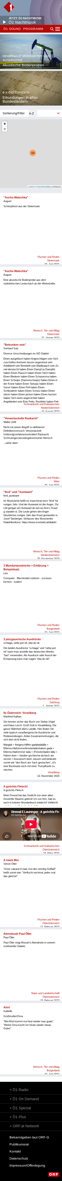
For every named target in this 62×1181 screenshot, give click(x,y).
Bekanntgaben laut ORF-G (29, 1137)
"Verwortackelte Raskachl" (20, 418)
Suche (52, 29)
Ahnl (6, 1007)
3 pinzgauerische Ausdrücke (22, 639)
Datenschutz (18, 1158)
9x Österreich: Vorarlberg (19, 712)
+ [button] (5, 124)
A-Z (31, 113)
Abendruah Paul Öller (17, 933)
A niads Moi (11, 860)
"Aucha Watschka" (15, 197)
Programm (33, 29)
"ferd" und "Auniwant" (18, 492)
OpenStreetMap (44, 186)
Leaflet (31, 186)
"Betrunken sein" (14, 344)
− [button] (5, 129)
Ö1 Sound (12, 29)
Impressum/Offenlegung (27, 1165)
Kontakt (15, 1151)
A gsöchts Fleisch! (15, 786)
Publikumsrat (19, 1144)
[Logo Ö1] (8, 7)
